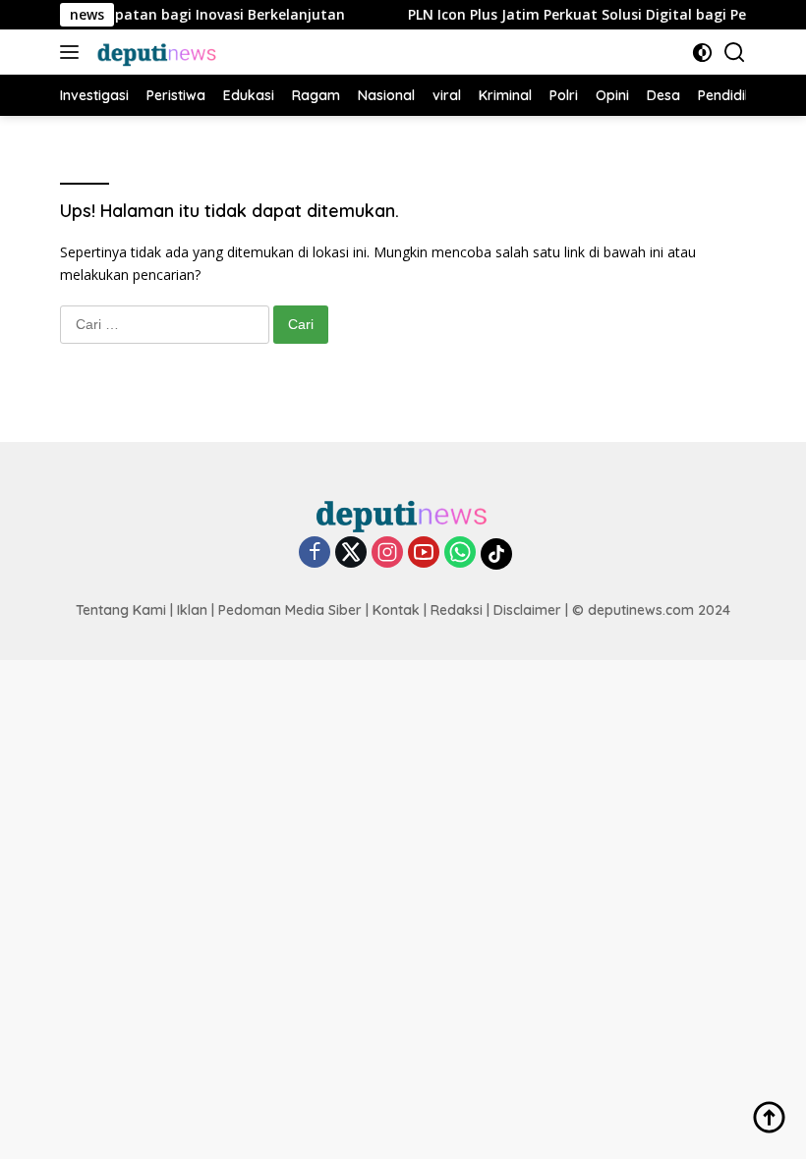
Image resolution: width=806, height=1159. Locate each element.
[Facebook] (314, 553)
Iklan (192, 610)
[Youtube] (423, 553)
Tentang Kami (121, 610)
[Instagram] (387, 553)
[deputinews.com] (155, 52)
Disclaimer (527, 610)
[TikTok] (496, 554)
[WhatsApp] (460, 553)
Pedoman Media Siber (290, 610)
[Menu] (73, 52)
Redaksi (457, 610)
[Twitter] (351, 553)
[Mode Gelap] (702, 52)
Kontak (396, 610)
